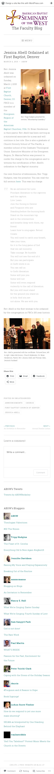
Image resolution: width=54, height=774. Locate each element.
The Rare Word (11, 634)
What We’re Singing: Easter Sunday (21, 607)
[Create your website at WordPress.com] (27, 3)
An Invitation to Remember (14, 427)
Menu (28, 40)
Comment (40, 472)
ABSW (24, 61)
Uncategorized (22, 398)
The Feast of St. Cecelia (16, 543)
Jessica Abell (12, 412)
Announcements (14, 403)
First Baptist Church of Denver (22, 408)
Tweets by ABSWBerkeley (17, 494)
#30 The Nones (11, 529)
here (18, 181)
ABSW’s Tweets (13, 489)
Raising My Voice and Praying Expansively (25, 565)
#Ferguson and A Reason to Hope (21, 690)
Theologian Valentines (15, 522)
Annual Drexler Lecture (41, 427)
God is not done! (12, 628)
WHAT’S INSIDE (12, 649)
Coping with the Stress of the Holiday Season (27, 675)
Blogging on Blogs (13, 586)
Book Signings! (11, 696)
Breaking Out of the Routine (18, 571)
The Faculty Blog (27, 28)
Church (30, 403)
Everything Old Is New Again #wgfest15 (24, 550)
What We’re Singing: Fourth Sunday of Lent (26, 613)
